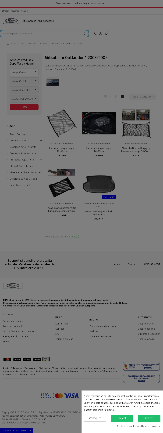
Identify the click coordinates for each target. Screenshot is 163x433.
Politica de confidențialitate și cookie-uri (138, 426)
